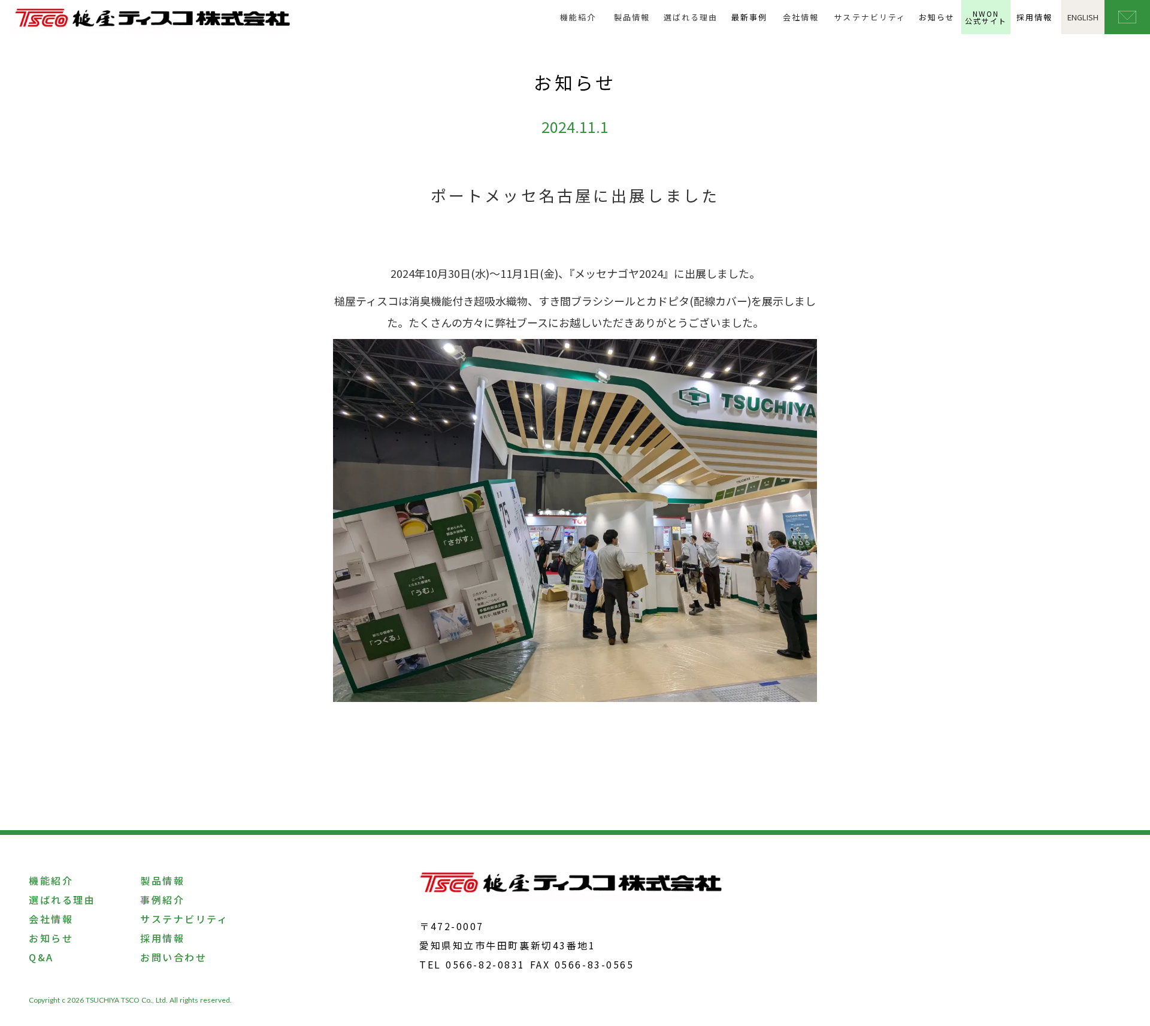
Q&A (41, 957)
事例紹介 (162, 899)
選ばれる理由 (691, 17)
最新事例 (749, 17)
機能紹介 (578, 17)
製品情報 (632, 17)
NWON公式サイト (986, 17)
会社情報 (801, 17)
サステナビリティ (870, 17)
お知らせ (937, 17)
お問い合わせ (173, 957)
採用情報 (1034, 17)
